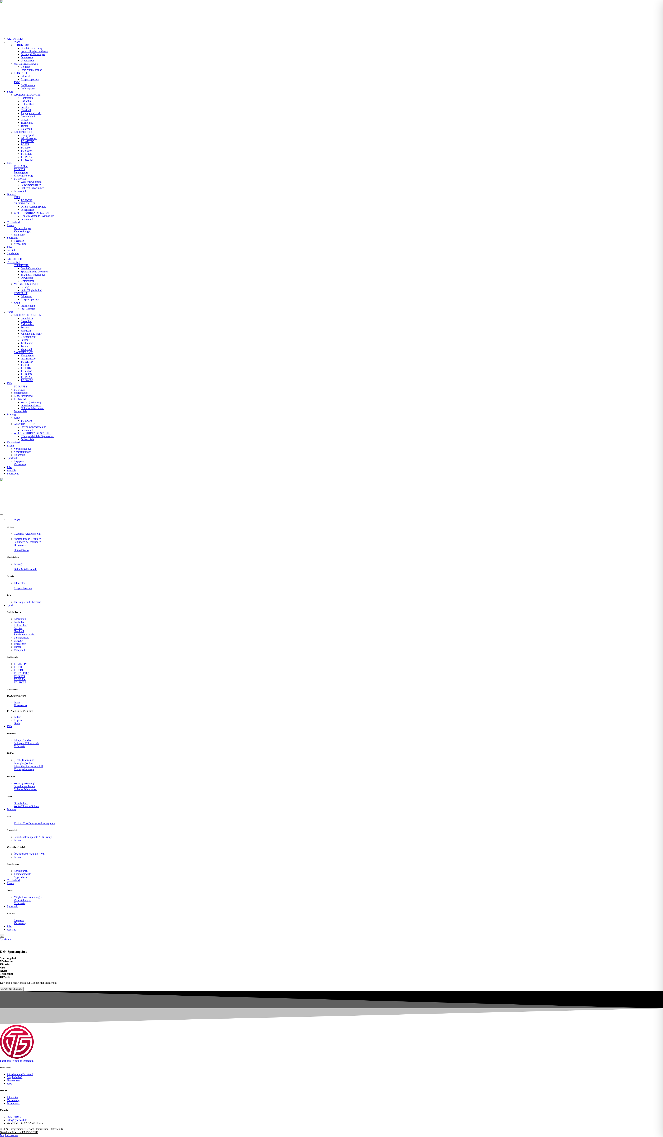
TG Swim (11, 776)
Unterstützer (27, 60)
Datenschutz (56, 1129)
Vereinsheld (13, 222)
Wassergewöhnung (31, 181)
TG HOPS (26, 200)
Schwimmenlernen (31, 184)
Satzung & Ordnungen (33, 54)
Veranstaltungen (22, 231)
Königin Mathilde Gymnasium (37, 215)
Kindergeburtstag (23, 175)
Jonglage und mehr (31, 113)
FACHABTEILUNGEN (27, 94)
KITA (17, 197)
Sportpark (12, 237)
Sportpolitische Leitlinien (34, 51)
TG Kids (10, 753)
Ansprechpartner (30, 79)
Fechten (25, 107)
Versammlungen (22, 228)
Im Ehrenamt (28, 85)
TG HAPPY (21, 166)
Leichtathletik (28, 116)
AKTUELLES (15, 38)
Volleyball (26, 128)
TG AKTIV (27, 141)
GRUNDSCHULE (24, 203)
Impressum (42, 1129)
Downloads (27, 57)
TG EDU (26, 147)
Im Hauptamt (28, 88)
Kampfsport (27, 135)
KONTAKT (20, 72)
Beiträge (25, 66)
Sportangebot (21, 172)
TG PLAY (26, 156)
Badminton (27, 97)
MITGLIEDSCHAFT (26, 63)
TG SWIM (27, 160)
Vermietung (20, 243)
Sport (10, 91)
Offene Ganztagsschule (33, 206)
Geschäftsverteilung (31, 48)
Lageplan (19, 240)
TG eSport (26, 150)
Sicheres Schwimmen (32, 187)
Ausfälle (11, 250)
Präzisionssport (29, 138)
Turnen (24, 125)
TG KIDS (26, 153)
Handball (26, 110)
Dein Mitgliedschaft (31, 69)
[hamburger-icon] (1, 514)
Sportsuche (13, 253)
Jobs (9, 247)
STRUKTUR (21, 45)
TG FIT (25, 144)
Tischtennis (27, 122)
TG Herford (13, 41)
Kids (9, 163)
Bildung (11, 194)
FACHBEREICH (23, 132)
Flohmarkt (19, 234)
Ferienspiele (20, 191)
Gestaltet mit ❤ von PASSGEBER (19, 1132)
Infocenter (26, 76)
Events (10, 225)
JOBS (17, 82)
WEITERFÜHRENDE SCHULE (32, 212)
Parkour (25, 119)
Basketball (26, 100)
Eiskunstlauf (27, 104)
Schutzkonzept (13, 864)
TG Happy (11, 733)
